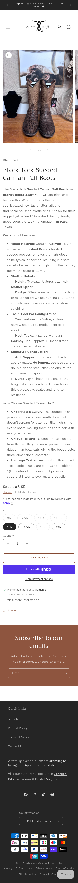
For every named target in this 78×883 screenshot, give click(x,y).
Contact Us (16, 746)
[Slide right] (47, 150)
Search (13, 719)
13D (58, 526)
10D (43, 518)
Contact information (51, 874)
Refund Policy (18, 728)
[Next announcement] (70, 5)
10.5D (60, 518)
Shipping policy (27, 874)
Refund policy (24, 868)
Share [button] (12, 610)
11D (9, 526)
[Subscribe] (65, 673)
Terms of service (65, 868)
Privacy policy (44, 868)
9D (11, 518)
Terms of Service (20, 737)
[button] (8, 26)
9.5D (27, 518)
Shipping (7, 492)
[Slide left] (30, 150)
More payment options (39, 579)
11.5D (26, 526)
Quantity (8, 535)
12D (45, 527)
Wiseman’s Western (37, 863)
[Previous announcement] (7, 5)
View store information (23, 600)
